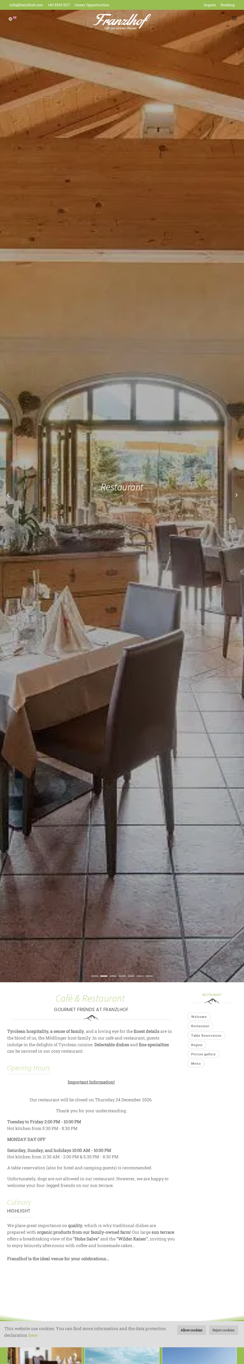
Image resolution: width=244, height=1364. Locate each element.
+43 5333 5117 (59, 4)
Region (197, 1045)
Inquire (210, 4)
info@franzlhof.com (26, 4)
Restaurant (200, 1026)
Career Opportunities (92, 4)
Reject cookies (223, 1330)
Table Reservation (206, 1035)
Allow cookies (191, 1330)
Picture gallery (203, 1054)
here (32, 1335)
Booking (227, 4)
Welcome (199, 1016)
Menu (196, 1063)
